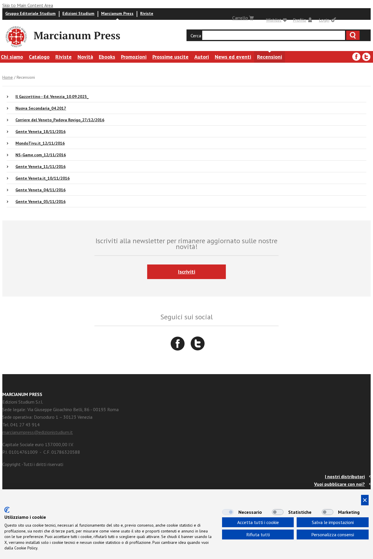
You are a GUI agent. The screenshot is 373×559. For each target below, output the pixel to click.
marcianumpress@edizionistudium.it (37, 432)
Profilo (299, 20)
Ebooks (107, 56)
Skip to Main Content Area (27, 5)
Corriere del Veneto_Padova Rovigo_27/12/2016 (59, 119)
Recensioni (269, 56)
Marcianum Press (117, 13)
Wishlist (273, 20)
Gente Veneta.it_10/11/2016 (42, 178)
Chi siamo (12, 56)
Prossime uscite (170, 56)
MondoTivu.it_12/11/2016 (40, 143)
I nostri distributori (345, 476)
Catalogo (39, 56)
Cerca (196, 35)
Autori (201, 56)
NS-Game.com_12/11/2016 (40, 154)
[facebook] (356, 56)
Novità (85, 56)
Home (7, 77)
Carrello (240, 18)
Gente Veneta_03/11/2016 (40, 201)
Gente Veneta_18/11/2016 (40, 131)
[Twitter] (366, 56)
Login (324, 20)
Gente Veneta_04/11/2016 (40, 189)
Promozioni (134, 56)
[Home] (15, 48)
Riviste (146, 13)
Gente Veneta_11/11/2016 (40, 166)
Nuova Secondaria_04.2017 (40, 108)
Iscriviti (186, 271)
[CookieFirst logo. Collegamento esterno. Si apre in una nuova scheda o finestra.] (7, 510)
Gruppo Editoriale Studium (30, 13)
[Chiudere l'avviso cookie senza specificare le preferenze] (365, 500)
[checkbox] (228, 512)
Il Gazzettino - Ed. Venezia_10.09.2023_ (52, 96)
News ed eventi (233, 56)
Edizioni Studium (78, 13)
